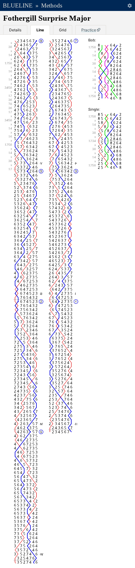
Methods (51, 5)
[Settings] (129, 5)
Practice (88, 30)
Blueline (18, 5)
